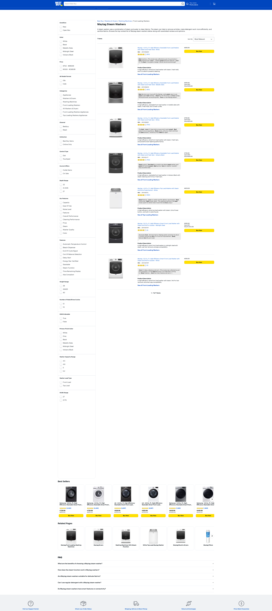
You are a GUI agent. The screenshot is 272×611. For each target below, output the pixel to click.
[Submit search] (183, 4)
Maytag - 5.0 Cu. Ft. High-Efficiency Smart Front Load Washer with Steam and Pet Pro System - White (159, 259)
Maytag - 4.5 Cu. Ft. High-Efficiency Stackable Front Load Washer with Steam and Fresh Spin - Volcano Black (158, 154)
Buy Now (199, 51)
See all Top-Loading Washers (148, 215)
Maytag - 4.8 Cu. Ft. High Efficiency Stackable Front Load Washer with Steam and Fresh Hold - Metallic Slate (158, 83)
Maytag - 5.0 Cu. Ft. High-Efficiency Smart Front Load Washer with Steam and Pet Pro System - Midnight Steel (159, 224)
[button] (192, 4)
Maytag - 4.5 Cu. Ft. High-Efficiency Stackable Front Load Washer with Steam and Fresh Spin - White (158, 119)
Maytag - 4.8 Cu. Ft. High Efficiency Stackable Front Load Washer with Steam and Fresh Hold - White (158, 48)
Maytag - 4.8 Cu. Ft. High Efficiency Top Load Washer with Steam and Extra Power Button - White (158, 189)
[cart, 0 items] (214, 4)
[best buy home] (58, 4)
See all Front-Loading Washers (148, 74)
